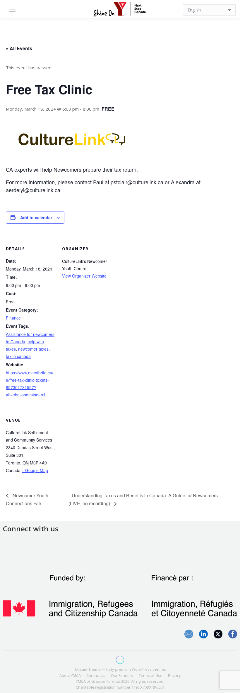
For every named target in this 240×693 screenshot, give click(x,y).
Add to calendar (36, 217)
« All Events (19, 48)
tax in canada (18, 356)
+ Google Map (35, 470)
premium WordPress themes (140, 669)
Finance (13, 318)
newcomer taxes (33, 349)
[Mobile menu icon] (12, 9)
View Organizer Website (84, 276)
